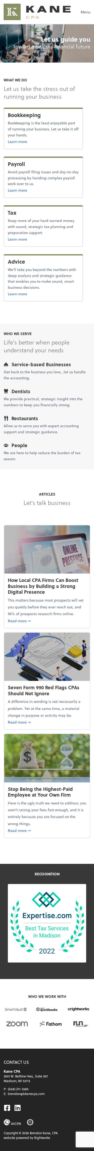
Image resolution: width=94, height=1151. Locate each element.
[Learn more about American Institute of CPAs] (12, 1122)
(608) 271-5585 (18, 1089)
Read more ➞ (47, 621)
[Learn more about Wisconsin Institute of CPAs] (30, 1122)
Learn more (34, 141)
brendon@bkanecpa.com (26, 1093)
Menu (85, 12)
